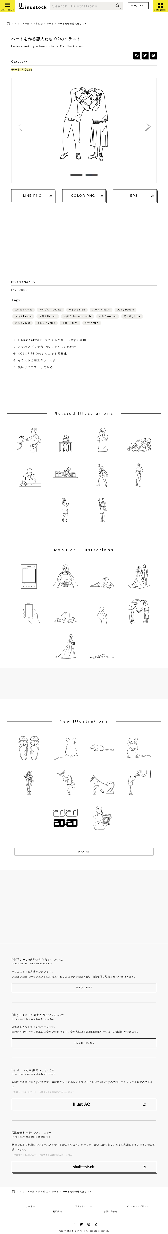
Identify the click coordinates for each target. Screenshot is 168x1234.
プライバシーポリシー (137, 1206)
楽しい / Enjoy (46, 323)
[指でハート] (20, 126)
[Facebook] (136, 55)
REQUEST (138, 5)
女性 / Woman (108, 316)
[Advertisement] (86, 237)
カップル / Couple (50, 309)
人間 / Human (47, 316)
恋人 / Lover (22, 323)
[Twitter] (145, 55)
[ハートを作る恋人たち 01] (148, 126)
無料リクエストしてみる (35, 367)
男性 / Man (91, 323)
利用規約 (57, 1211)
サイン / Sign (77, 309)
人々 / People (125, 309)
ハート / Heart (101, 309)
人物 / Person (23, 316)
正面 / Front (69, 323)
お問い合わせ (110, 1211)
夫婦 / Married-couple (77, 316)
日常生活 (38, 23)
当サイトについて (84, 1206)
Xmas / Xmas (23, 309)
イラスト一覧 (22, 23)
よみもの (30, 1206)
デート (50, 23)
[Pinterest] (153, 55)
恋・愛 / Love (132, 316)
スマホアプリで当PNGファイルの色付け (47, 346)
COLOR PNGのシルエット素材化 (42, 353)
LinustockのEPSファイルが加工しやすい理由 (52, 340)
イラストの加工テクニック (37, 360)
